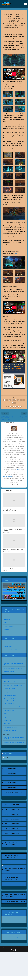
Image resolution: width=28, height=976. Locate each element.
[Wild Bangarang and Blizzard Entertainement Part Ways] (14, 500)
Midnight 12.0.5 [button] (10, 655)
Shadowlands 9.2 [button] (11, 862)
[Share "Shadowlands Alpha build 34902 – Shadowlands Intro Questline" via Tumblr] (12, 400)
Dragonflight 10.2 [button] (11, 814)
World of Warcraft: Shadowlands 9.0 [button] (12, 878)
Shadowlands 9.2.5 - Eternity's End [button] (12, 856)
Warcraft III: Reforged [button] (13, 932)
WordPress (23, 947)
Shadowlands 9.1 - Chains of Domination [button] (15, 869)
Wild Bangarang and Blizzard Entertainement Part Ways (10, 509)
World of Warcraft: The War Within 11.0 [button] (13, 793)
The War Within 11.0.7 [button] (12, 787)
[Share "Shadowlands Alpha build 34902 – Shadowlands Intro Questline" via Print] (15, 402)
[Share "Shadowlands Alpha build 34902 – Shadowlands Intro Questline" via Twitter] (7, 400)
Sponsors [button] (8, 753)
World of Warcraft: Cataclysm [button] (12, 913)
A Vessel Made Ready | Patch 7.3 (11, 568)
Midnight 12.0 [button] (9, 677)
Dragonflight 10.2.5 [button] (12, 809)
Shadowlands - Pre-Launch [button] (14, 884)
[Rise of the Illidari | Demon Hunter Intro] (14, 541)
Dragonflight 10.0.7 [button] (12, 833)
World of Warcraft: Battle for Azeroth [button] (15, 895)
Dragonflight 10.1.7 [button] (12, 819)
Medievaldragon (13, 24)
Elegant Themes (11, 947)
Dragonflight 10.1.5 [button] (12, 823)
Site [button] (6, 580)
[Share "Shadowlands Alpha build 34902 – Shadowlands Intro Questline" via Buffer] (20, 400)
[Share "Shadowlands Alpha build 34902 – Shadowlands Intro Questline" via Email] (12, 402)
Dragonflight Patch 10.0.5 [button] (14, 838)
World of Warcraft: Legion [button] (15, 901)
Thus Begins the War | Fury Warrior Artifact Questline (14, 530)
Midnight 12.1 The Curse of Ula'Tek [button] (14, 610)
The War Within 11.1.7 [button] (12, 778)
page (16, 253)
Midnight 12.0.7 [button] (10, 638)
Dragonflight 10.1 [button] (11, 828)
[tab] (14, 580)
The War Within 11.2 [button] (11, 773)
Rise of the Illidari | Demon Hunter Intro (13, 549)
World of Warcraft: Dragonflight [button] (12, 843)
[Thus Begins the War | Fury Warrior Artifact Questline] (14, 520)
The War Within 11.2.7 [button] (12, 768)
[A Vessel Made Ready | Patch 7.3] (14, 560)
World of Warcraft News (12, 25)
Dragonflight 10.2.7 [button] (12, 805)
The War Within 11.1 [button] (11, 782)
